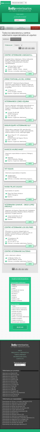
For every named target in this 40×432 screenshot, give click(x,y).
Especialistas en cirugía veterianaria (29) (13, 410)
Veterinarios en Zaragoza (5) (10, 396)
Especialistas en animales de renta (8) (12, 422)
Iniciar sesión (20, 14)
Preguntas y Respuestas (20, 353)
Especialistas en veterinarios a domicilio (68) (14, 403)
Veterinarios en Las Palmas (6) (10, 394)
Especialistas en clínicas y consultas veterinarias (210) (17, 401)
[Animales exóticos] (20, 313)
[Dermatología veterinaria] (20, 322)
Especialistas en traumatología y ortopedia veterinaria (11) (18, 418)
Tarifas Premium (20, 355)
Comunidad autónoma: (18, 282)
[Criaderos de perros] (20, 320)
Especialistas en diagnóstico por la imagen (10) (15, 419)
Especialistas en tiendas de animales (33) (13, 406)
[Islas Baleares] (20, 292)
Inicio (20, 350)
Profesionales (15, 39)
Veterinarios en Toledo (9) (9, 386)
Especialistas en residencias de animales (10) (14, 421)
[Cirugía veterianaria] (20, 315)
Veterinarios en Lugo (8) (8, 388)
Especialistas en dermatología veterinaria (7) (14, 424)
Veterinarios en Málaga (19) (9, 378)
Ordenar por (9, 45)
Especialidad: (15, 304)
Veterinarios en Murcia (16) (9, 381)
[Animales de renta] (20, 311)
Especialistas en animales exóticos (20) (13, 414)
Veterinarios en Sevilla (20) (9, 376)
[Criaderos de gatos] (20, 318)
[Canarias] (20, 295)
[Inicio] (2, 28)
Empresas (6, 39)
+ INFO (30, 74)
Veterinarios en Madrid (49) (9, 373)
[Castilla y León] (20, 299)
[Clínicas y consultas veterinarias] (20, 317)
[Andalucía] (20, 287)
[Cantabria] (20, 297)
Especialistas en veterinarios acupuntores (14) (15, 416)
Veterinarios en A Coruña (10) (10, 384)
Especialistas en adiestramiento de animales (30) (15, 408)
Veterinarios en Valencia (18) (10, 380)
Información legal (20, 357)
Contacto (20, 359)
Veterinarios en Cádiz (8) (9, 389)
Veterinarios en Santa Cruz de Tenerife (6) (13, 392)
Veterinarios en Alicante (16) (10, 383)
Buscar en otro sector (20, 362)
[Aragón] (20, 288)
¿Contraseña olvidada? (20, 17)
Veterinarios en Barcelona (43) (10, 375)
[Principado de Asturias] (20, 290)
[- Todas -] (20, 285)
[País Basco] (20, 294)
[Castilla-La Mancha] (20, 301)
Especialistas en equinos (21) (10, 413)
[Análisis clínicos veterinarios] (20, 310)
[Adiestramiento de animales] (20, 308)
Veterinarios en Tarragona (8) (10, 391)
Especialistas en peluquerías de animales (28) (14, 411)
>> (33, 48)
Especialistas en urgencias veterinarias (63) (14, 405)
